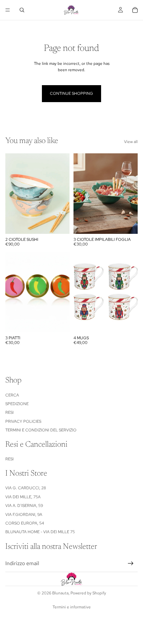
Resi (9, 412)
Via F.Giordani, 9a (23, 514)
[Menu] (7, 10)
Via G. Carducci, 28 (25, 488)
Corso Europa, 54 (24, 523)
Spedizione (17, 403)
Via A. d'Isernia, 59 (24, 506)
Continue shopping (71, 93)
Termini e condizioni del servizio (40, 430)
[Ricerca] (22, 10)
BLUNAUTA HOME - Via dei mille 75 (40, 532)
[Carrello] (135, 10)
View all (131, 141)
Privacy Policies (23, 421)
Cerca (12, 395)
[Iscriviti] (131, 563)
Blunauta (60, 593)
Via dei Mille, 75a (23, 497)
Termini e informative (72, 607)
